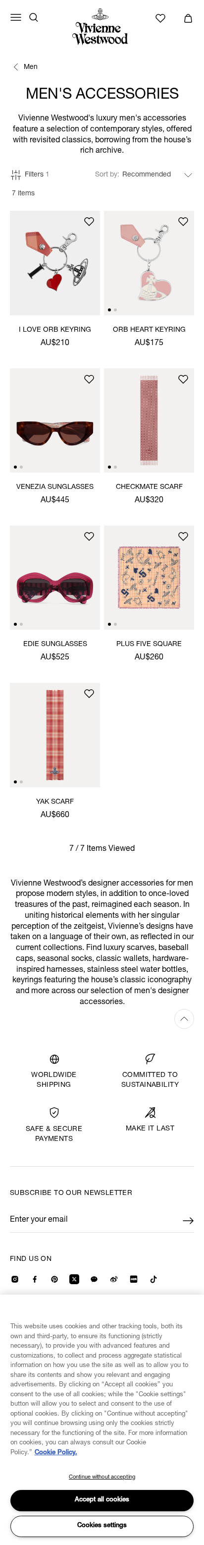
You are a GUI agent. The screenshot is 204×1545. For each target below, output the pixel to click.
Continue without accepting (102, 1477)
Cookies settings (102, 1526)
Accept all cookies (102, 1500)
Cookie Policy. (56, 1453)
